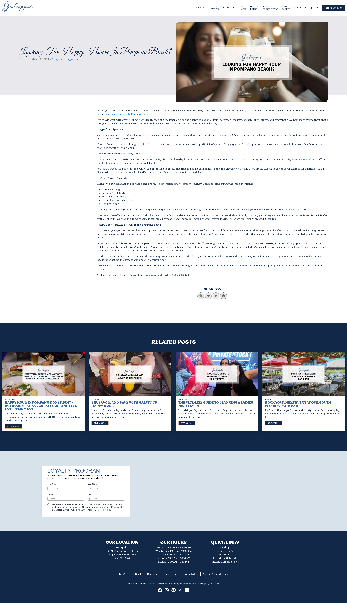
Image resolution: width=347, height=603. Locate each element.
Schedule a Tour (333, 8)
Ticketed (270, 7)
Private (215, 7)
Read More (12, 426)
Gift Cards (135, 573)
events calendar (308, 159)
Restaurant (229, 8)
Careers (152, 573)
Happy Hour (73, 59)
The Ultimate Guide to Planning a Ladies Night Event (215, 404)
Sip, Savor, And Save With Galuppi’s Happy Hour (124, 404)
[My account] (311, 7)
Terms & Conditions (215, 573)
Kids (286, 7)
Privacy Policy (189, 573)
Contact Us (300, 8)
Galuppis (57, 59)
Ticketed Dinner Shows (225, 561)
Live (243, 7)
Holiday (254, 7)
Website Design (199, 583)
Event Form (169, 573)
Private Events (225, 550)
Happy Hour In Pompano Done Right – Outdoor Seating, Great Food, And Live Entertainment (41, 405)
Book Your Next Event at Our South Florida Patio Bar (298, 404)
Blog (122, 573)
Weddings (201, 8)
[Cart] (317, 7)
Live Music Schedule (225, 558)
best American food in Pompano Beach (127, 114)
